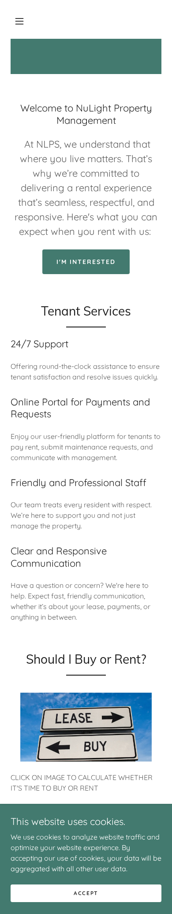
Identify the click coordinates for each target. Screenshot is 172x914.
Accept (86, 893)
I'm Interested (86, 262)
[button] (19, 21)
